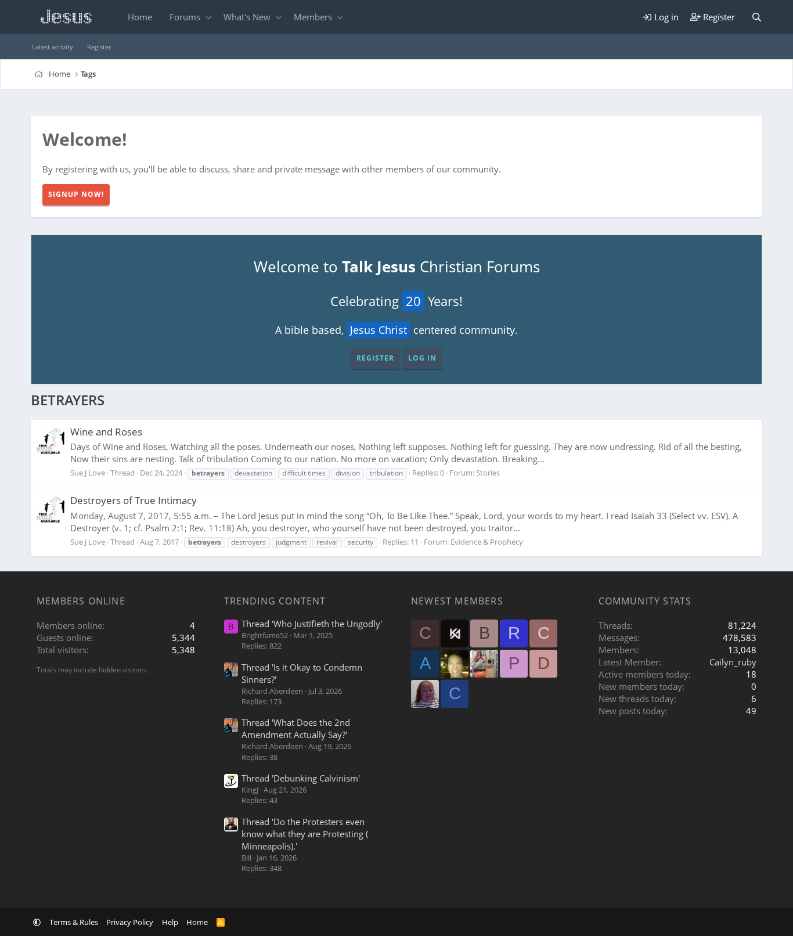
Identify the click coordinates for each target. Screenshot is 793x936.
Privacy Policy (129, 922)
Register (99, 46)
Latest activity (52, 46)
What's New (247, 17)
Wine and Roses (106, 431)
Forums (185, 17)
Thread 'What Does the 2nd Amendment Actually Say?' (295, 728)
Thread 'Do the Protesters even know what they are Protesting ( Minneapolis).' (304, 834)
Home (140, 17)
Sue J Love (87, 472)
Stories (488, 472)
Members (313, 17)
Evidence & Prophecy (486, 542)
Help (170, 922)
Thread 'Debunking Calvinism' (300, 778)
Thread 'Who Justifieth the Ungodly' (311, 623)
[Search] (756, 17)
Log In (422, 358)
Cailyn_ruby (732, 662)
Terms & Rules (73, 922)
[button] (208, 17)
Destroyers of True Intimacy (133, 500)
